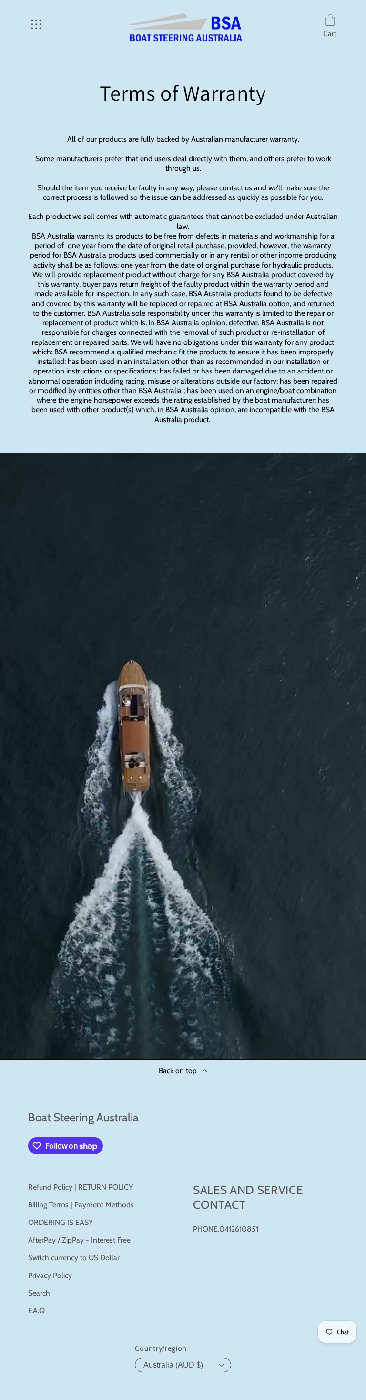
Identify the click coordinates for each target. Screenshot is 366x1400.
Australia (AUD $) (173, 1365)
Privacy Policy (50, 1275)
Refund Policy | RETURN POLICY (80, 1187)
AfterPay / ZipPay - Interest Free (79, 1239)
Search (39, 1292)
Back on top (178, 1070)
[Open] (36, 25)
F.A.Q (36, 1310)
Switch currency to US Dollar (74, 1257)
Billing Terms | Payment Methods (81, 1204)
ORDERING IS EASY (60, 1222)
